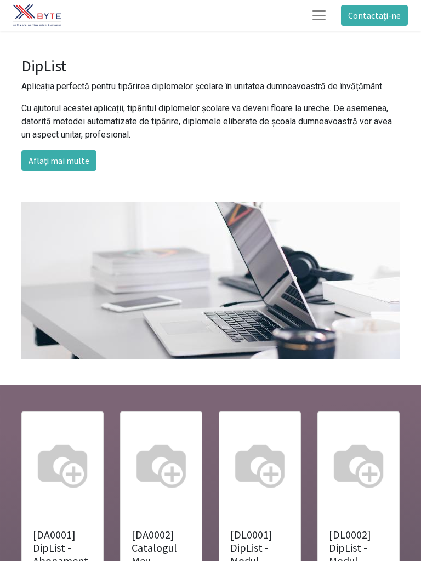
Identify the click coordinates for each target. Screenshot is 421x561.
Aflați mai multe (59, 160)
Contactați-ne (374, 15)
